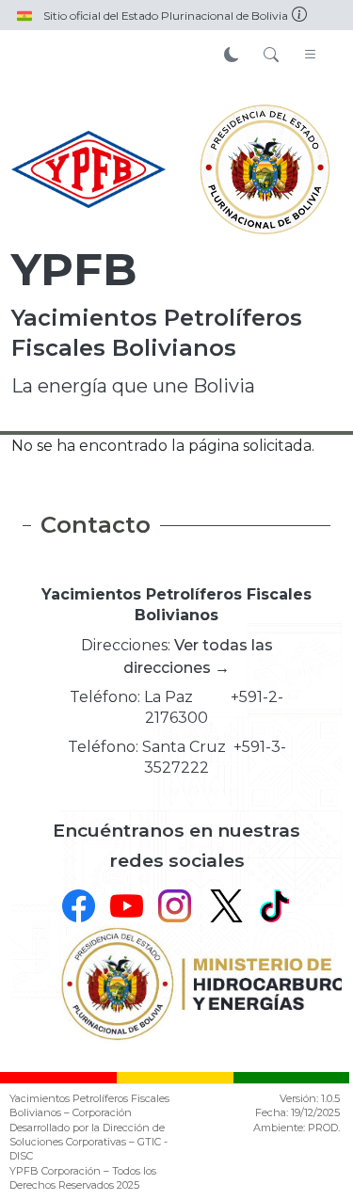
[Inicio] (88, 169)
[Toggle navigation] (310, 55)
